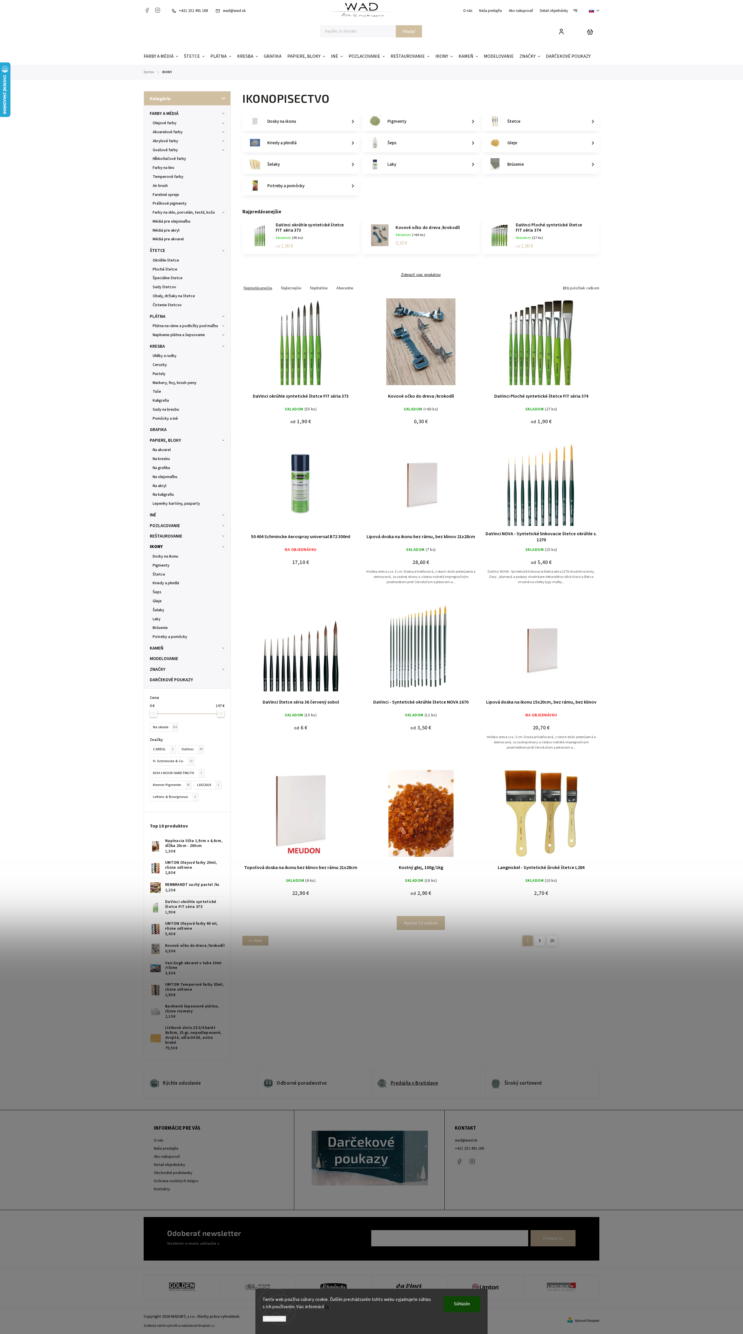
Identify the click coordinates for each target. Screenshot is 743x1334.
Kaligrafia (161, 400)
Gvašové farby (165, 150)
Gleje (157, 601)
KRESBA (157, 346)
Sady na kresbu (166, 409)
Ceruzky (160, 365)
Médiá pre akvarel (168, 239)
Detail (301, 346)
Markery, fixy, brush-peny (174, 383)
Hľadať (409, 31)
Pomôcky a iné (165, 418)
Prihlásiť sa (553, 1238)
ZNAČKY (157, 669)
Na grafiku (161, 468)
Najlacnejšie (291, 288)
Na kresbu (161, 459)
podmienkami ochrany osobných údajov (253, 1243)
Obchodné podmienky (173, 1173)
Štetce (159, 574)
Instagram (157, 10)
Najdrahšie (319, 288)
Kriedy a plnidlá (166, 583)
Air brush (160, 186)
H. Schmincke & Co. (173, 761)
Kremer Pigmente (171, 784)
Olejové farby (164, 123)
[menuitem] (162, 56)
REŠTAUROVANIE (166, 536)
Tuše (157, 391)
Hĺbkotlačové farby (169, 159)
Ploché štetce (165, 269)
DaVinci (192, 749)
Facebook (147, 10)
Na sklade (165, 727)
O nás (467, 10)
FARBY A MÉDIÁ (164, 113)
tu (327, 1307)
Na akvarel (162, 450)
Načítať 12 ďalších (421, 923)
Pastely (159, 374)
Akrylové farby (165, 141)
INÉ (153, 515)
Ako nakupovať (521, 10)
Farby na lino (163, 168)
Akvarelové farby (168, 132)
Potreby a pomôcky (170, 637)
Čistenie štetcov (167, 305)
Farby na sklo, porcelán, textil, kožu (184, 212)
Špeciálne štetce (168, 278)
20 (552, 941)
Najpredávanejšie (258, 288)
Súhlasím (462, 1304)
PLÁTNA (157, 316)
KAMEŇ (156, 648)
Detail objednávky (554, 10)
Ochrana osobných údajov (176, 1181)
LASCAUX (208, 784)
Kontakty (162, 1189)
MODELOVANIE (164, 658)
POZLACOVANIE (165, 525)
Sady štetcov (164, 287)
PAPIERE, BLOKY (165, 440)
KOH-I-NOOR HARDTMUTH (177, 773)
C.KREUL (163, 749)
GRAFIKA (158, 429)
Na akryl (159, 486)
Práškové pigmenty (170, 203)
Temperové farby (168, 177)
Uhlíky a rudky (164, 356)
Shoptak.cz (206, 1325)
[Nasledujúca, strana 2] (540, 940)
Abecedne (344, 288)
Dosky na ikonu (165, 556)
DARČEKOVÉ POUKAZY (171, 680)
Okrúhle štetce (166, 260)
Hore (258, 941)
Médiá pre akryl (166, 230)
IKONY (156, 546)
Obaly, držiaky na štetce (174, 296)
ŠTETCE (157, 250)
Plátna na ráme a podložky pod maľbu (185, 326)
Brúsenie (160, 628)
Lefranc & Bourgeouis (174, 796)
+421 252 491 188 (469, 1148)
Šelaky (158, 610)
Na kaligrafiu (163, 494)
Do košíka (407, 346)
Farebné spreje (166, 195)
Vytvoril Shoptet (587, 1320)
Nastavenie (274, 1319)
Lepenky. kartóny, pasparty (176, 503)
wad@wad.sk (466, 1140)
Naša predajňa (490, 10)
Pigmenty (161, 565)
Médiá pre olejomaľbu (171, 221)
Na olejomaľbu (165, 477)
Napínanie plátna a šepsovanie (179, 335)
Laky (156, 619)
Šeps (157, 592)
